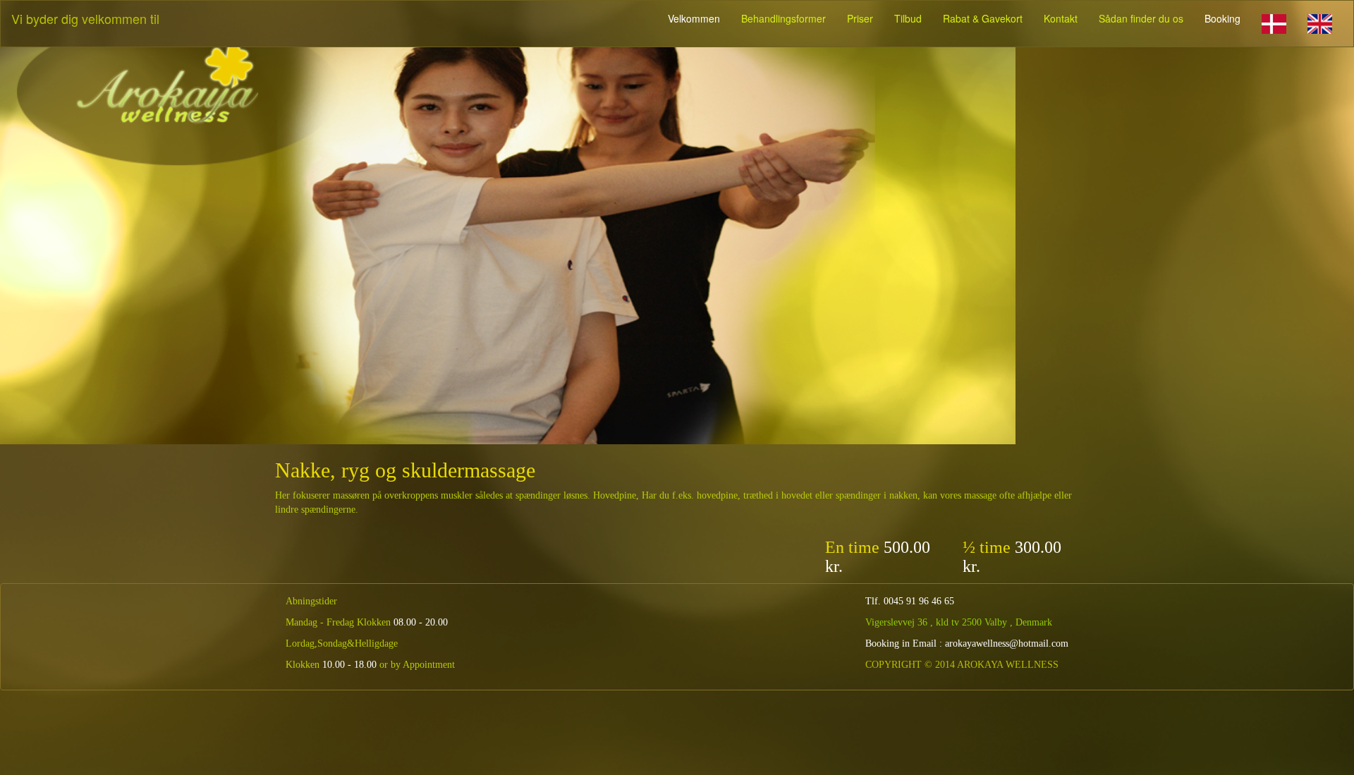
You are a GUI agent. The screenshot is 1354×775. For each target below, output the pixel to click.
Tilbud (908, 18)
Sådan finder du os (1141, 18)
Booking (1222, 18)
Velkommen (694, 18)
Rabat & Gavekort (983, 18)
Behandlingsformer (783, 18)
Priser (860, 18)
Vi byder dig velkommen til (85, 18)
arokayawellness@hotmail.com (1006, 643)
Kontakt (1061, 18)
